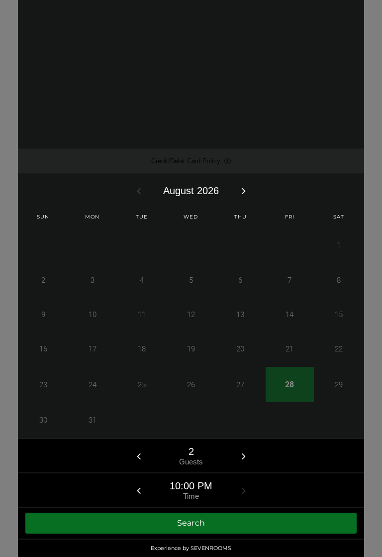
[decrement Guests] (139, 456)
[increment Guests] (244, 456)
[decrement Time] (139, 490)
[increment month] (244, 191)
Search (191, 523)
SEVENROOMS (211, 548)
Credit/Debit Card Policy (185, 165)
